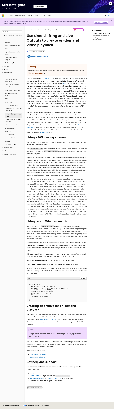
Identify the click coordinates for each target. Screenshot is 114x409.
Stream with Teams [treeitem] (12, 105)
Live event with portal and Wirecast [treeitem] (14, 110)
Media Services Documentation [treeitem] (13, 36)
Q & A (32, 373)
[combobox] (12, 31)
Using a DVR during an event (101, 33)
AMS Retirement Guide (36, 73)
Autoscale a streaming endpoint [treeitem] (11, 94)
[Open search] (105, 15)
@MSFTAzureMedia (36, 378)
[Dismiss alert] (110, 3)
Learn (28, 30)
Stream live (59, 30)
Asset (65, 83)
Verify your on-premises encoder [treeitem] (13, 121)
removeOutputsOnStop (48, 319)
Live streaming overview (38, 354)
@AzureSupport (54, 378)
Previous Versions (38, 30)
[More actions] (85, 29)
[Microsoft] (3, 15)
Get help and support (99, 42)
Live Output (48, 78)
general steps (43, 132)
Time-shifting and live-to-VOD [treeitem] (14, 115)
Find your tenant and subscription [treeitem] (11, 80)
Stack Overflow (35, 376)
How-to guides (49, 30)
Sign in (110, 15)
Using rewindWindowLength (101, 35)
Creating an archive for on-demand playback (101, 38)
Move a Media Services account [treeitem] (12, 86)
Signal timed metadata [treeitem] (13, 125)
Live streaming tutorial (37, 357)
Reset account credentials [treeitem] (12, 90)
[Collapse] (22, 28)
